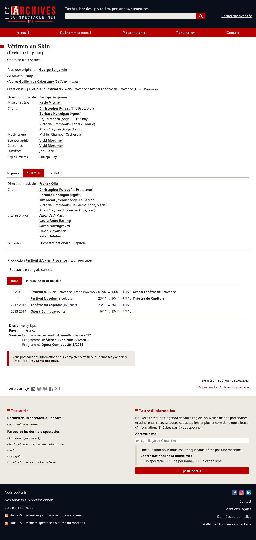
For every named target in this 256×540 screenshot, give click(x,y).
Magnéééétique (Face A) (23, 438)
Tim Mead (47, 200)
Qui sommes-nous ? (76, 33)
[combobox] (130, 16)
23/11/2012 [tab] (33, 173)
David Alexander (52, 231)
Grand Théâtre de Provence (111, 89)
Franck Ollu (48, 183)
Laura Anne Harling (55, 220)
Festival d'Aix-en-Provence (66, 89)
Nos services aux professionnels (29, 500)
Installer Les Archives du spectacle (225, 524)
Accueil (23, 33)
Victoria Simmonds (54, 124)
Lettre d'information (20, 507)
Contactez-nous (47, 361)
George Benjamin (53, 70)
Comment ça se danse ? (23, 424)
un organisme (211, 461)
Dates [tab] (14, 280)
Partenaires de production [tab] (43, 280)
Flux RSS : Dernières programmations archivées (45, 515)
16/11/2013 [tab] (55, 173)
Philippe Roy (48, 157)
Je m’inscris (192, 471)
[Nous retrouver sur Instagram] (241, 494)
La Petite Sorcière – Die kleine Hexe (31, 462)
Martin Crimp (22, 76)
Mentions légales (238, 509)
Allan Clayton (50, 129)
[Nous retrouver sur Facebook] (234, 494)
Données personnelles (234, 516)
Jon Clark (46, 151)
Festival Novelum (44, 298)
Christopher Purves (54, 108)
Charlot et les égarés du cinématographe (35, 444)
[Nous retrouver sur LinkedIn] (248, 494)
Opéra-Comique (43, 311)
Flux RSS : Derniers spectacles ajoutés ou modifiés (47, 523)
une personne (182, 461)
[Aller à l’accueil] (30, 21)
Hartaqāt (13, 456)
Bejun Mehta (49, 119)
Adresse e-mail (146, 434)
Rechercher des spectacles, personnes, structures (107, 8)
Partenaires (185, 33)
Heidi (10, 450)
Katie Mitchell (50, 102)
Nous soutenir (134, 33)
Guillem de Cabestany (36, 81)
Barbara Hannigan (54, 113)
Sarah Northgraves (54, 226)
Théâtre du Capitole (46, 305)
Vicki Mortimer (51, 140)
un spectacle (154, 461)
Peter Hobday (50, 236)
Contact (232, 33)
